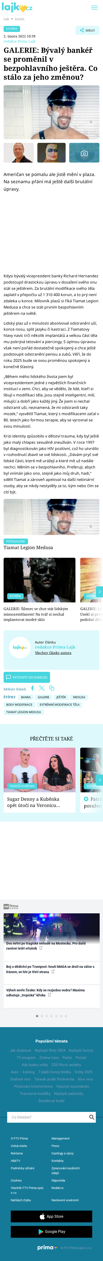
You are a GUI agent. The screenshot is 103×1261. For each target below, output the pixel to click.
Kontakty (57, 1161)
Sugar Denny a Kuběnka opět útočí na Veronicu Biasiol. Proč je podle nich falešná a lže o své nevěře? (35, 802)
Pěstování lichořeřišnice (33, 1086)
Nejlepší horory (81, 1050)
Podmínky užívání (22, 1168)
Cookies (16, 1180)
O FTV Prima (19, 1138)
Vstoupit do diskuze (29, 677)
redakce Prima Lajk (19, 41)
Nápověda (58, 1180)
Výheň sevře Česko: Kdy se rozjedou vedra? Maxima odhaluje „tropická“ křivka (45, 992)
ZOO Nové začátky (66, 1065)
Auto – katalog (23, 1072)
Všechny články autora (53, 652)
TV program (26, 1057)
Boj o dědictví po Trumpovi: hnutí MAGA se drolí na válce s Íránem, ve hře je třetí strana (50, 969)
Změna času (49, 1057)
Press (55, 1146)
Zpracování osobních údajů (66, 1170)
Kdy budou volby (35, 1065)
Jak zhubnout (20, 1050)
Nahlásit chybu (21, 1200)
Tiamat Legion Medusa (28, 547)
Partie (67, 1057)
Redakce (57, 1188)
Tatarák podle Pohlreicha (54, 1079)
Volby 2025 (83, 1072)
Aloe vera (85, 1079)
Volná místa (19, 1146)
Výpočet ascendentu (72, 1086)
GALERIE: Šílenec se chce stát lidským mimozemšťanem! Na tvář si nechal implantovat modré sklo (36, 614)
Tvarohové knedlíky (35, 1093)
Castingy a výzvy (63, 1153)
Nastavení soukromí (65, 1200)
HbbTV (15, 1161)
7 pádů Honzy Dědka (54, 1072)
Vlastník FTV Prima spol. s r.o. (27, 1190)
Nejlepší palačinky (68, 1093)
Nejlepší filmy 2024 (50, 1050)
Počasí (80, 1057)
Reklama (17, 1153)
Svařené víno (20, 1079)
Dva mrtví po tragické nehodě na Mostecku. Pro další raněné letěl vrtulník (46, 945)
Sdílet (85, 32)
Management (60, 1138)
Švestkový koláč (52, 1101)
